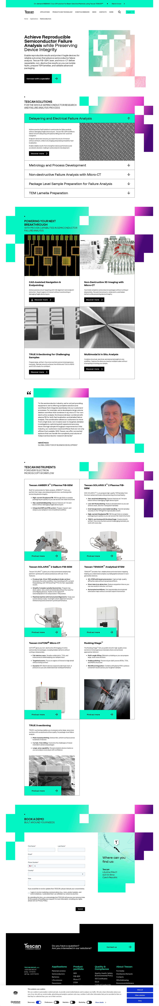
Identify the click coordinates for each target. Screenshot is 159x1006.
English (129, 12)
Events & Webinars (82, 12)
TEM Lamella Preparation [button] (48, 193)
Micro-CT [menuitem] (77, 979)
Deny (140, 1000)
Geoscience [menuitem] (56, 983)
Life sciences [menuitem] (57, 980)
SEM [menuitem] (75, 973)
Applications (45, 12)
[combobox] (130, 12)
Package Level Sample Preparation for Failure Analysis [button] (70, 184)
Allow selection (140, 995)
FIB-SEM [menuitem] (76, 976)
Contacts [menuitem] (120, 977)
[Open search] (119, 12)
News (94, 12)
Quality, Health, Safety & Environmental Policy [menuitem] (104, 974)
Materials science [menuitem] (59, 971)
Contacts (102, 12)
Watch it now (117, 4)
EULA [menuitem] (97, 982)
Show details (99, 1002)
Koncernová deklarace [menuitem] (125, 983)
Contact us (112, 947)
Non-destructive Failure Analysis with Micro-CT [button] (65, 174)
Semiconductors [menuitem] (58, 974)
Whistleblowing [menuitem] (122, 980)
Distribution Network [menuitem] (124, 974)
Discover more (37, 153)
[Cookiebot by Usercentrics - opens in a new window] (16, 1002)
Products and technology (62, 12)
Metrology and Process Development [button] (57, 165)
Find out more (38, 556)
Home (26, 19)
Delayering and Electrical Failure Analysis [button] (60, 118)
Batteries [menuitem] (55, 977)
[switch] (56, 1002)
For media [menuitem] (120, 971)
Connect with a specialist (38, 78)
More (111, 12)
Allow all (140, 990)
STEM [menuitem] (75, 982)
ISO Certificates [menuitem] (101, 979)
